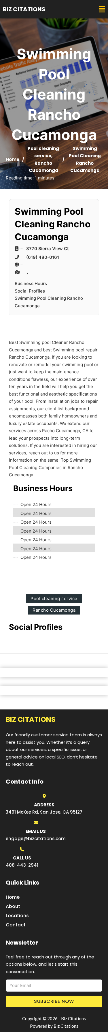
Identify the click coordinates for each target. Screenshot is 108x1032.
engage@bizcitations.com (36, 839)
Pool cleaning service (54, 598)
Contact (16, 925)
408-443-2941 (22, 865)
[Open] (102, 9)
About (13, 906)
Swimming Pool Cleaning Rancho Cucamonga (49, 301)
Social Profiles (30, 291)
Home (12, 159)
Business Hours (31, 283)
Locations (17, 915)
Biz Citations (24, 9)
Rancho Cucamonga (54, 610)
